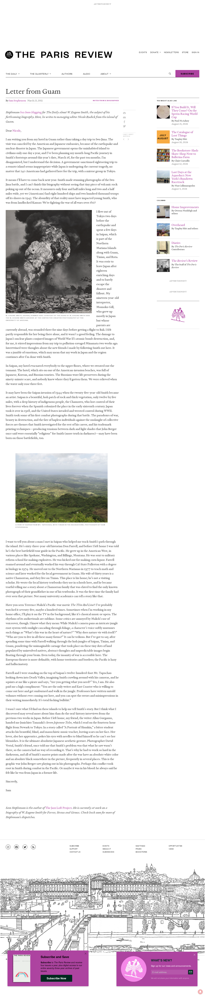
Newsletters (171, 52)
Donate (154, 52)
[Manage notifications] (198, 989)
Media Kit (107, 848)
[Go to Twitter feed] (25, 847)
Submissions (108, 851)
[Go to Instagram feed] (8, 847)
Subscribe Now (56, 978)
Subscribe (187, 73)
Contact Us (75, 851)
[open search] (170, 73)
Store (185, 52)
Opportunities (175, 845)
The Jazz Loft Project (58, 808)
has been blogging (31, 112)
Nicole (16, 130)
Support (74, 848)
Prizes (139, 848)
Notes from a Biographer (106, 100)
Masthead (140, 845)
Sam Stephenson (17, 100)
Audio (86, 73)
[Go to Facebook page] (16, 847)
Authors (67, 73)
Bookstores (141, 851)
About (105, 73)
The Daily (12, 73)
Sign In (195, 52)
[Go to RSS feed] (33, 847)
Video (171, 848)
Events (143, 52)
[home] (58, 55)
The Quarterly (39, 73)
